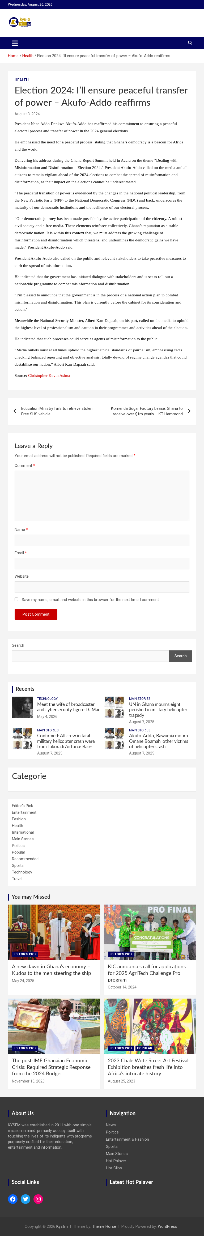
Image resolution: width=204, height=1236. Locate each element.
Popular (18, 852)
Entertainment (24, 812)
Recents (25, 689)
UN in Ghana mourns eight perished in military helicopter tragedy (158, 710)
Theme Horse (104, 1226)
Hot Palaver (116, 1160)
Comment (25, 465)
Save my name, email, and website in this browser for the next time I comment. (91, 599)
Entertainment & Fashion (127, 1139)
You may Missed (31, 897)
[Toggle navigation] (15, 43)
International (23, 832)
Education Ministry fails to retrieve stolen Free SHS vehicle (56, 411)
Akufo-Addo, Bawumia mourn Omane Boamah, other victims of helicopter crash (158, 741)
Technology (47, 699)
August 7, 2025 (141, 722)
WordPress (167, 1226)
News (111, 1125)
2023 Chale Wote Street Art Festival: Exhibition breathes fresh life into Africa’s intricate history (149, 1067)
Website (22, 576)
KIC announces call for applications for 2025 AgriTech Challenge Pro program (147, 973)
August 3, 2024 (27, 114)
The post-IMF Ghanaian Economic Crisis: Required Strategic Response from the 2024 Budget (51, 1067)
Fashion (19, 819)
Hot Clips (114, 1168)
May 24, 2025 (23, 981)
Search (18, 645)
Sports (18, 865)
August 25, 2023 (121, 1081)
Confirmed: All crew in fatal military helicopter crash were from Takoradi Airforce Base (66, 741)
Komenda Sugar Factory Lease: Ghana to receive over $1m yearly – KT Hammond (147, 411)
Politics (18, 845)
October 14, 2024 (122, 987)
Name (21, 529)
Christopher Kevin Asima (49, 375)
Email (21, 553)
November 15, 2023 (28, 1081)
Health (22, 80)
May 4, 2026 (47, 716)
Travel (17, 878)
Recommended (25, 858)
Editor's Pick (22, 805)
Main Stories (139, 699)
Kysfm (62, 1226)
